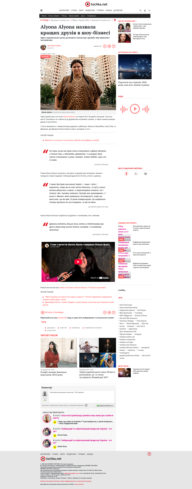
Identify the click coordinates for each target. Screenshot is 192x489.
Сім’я (81, 10)
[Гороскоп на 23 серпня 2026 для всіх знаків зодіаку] (124, 372)
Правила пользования (46, 481)
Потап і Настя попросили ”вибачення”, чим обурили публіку (142, 26)
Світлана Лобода (127, 321)
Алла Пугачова (126, 305)
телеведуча (124, 353)
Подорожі (90, 10)
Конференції (91, 16)
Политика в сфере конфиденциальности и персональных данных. (73, 481)
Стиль (74, 10)
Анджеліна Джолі (127, 310)
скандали (145, 347)
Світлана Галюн (54, 46)
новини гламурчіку (127, 339)
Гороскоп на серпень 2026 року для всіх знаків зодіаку (133, 83)
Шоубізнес (64, 10)
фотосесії (146, 355)
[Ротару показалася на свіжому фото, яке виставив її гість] (124, 38)
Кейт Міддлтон (126, 315)
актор (122, 326)
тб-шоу (141, 350)
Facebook (62, 318)
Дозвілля (118, 10)
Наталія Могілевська (128, 318)
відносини (133, 329)
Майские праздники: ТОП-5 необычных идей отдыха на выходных (142, 265)
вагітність (141, 326)
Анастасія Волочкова (128, 307)
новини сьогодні (126, 342)
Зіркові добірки (74, 16)
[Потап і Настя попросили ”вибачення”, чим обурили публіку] (124, 27)
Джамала (51, 328)
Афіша (109, 10)
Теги (120, 298)
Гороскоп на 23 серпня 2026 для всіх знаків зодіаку (141, 371)
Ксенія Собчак (141, 315)
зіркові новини (126, 334)
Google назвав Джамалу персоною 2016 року (53, 373)
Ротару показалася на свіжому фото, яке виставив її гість (141, 37)
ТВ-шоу (64, 16)
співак (122, 350)
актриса (130, 326)
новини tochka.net (127, 337)
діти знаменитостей (128, 331)
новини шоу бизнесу (128, 345)
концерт (138, 334)
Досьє (83, 16)
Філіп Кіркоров (133, 323)
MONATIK (63, 328)
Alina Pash (51, 330)
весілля (123, 329)
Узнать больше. (79, 484)
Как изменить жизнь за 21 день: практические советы (141, 228)
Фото (122, 323)
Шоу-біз (145, 323)
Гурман (100, 10)
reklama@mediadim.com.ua (72, 473)
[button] (145, 10)
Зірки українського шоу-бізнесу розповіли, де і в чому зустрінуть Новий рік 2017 (97, 374)
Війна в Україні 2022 (80, 20)
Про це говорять (54, 16)
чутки (122, 358)
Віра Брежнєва (126, 313)
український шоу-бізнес (129, 355)
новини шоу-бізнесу (93, 328)
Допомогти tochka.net (60, 20)
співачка (131, 350)
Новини (44, 16)
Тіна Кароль (141, 321)
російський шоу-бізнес (129, 347)
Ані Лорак (141, 310)
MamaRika (76, 328)
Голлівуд (138, 313)
